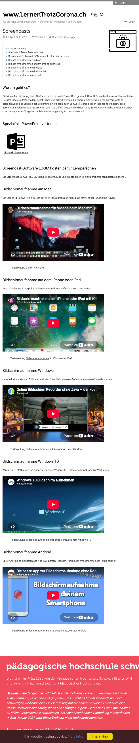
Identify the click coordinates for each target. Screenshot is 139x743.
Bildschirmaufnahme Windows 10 (27, 71)
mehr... (122, 176)
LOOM (33, 176)
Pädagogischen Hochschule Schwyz (84, 678)
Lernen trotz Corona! (26, 21)
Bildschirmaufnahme (37, 358)
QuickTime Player (35, 267)
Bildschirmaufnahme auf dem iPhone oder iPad (34, 63)
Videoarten (59, 21)
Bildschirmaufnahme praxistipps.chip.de (48, 539)
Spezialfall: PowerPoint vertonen (26, 52)
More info (75, 736)
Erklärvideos (46, 21)
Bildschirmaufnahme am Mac (24, 59)
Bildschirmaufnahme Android (24, 75)
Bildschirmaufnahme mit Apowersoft (46, 449)
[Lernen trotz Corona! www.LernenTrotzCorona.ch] (55, 14)
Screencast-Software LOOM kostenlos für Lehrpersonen (39, 56)
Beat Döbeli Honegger (64, 37)
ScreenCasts (74, 21)
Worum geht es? (17, 48)
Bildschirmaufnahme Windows (25, 67)
